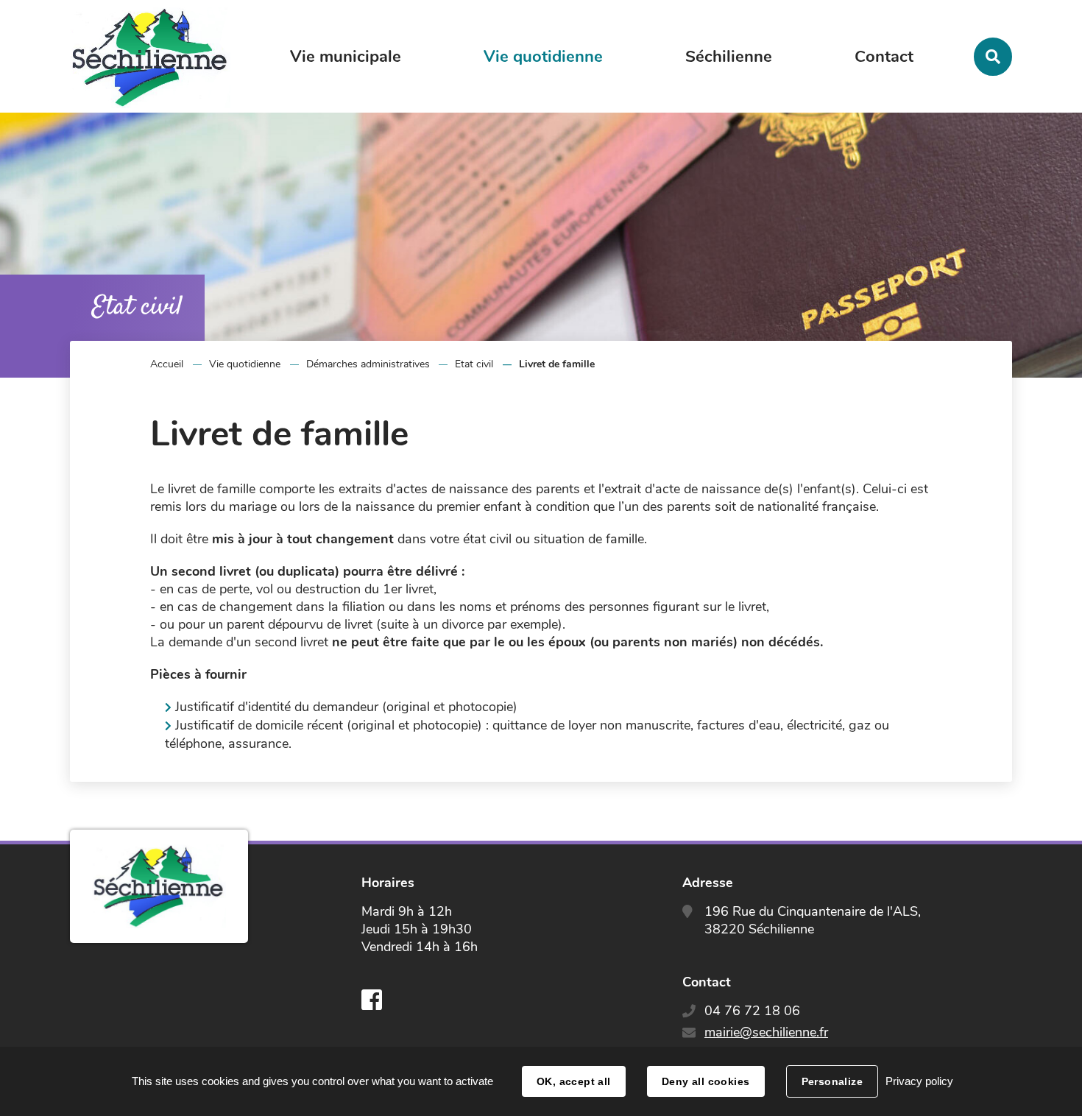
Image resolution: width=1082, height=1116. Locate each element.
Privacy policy (919, 1081)
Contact (884, 57)
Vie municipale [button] (345, 57)
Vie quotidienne (244, 364)
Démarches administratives (368, 364)
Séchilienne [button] (728, 57)
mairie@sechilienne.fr (766, 1032)
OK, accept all (574, 1081)
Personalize (832, 1081)
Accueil (166, 364)
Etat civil (474, 364)
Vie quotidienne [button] (543, 57)
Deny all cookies (706, 1081)
